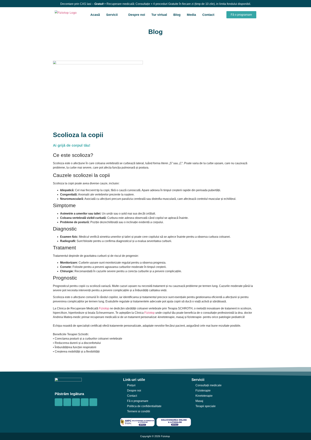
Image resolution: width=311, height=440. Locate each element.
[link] (104, 308)
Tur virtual (159, 15)
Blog (177, 15)
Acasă (95, 15)
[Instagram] (67, 402)
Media (191, 15)
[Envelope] (93, 402)
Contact (208, 15)
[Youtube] (76, 402)
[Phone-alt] (85, 402)
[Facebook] (58, 402)
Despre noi (136, 15)
